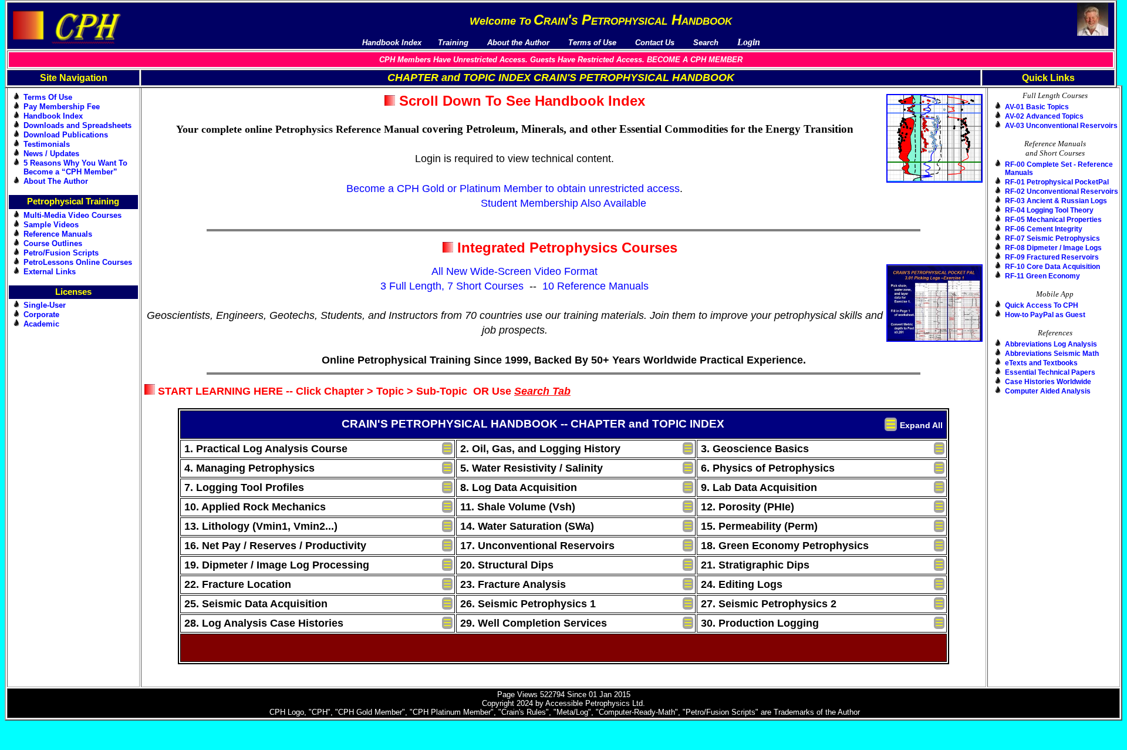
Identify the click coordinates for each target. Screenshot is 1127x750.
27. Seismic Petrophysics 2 (768, 604)
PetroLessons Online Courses (77, 262)
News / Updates (51, 153)
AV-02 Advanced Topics (1044, 116)
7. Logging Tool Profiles (244, 487)
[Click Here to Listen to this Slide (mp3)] (683, 249)
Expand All (921, 425)
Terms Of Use (47, 97)
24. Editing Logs (741, 584)
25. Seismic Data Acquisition (256, 604)
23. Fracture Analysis (513, 584)
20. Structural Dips (507, 565)
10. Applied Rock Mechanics (255, 507)
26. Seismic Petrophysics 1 (528, 604)
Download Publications (65, 134)
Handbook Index (53, 116)
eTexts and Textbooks (1041, 363)
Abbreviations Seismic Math (1052, 353)
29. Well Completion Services (533, 623)
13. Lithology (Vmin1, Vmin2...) (261, 526)
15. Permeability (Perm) (759, 526)
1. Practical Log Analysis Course (265, 449)
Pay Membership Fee (61, 106)
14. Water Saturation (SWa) (527, 526)
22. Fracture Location (237, 584)
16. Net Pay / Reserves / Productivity (275, 545)
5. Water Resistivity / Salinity (531, 468)
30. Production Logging (760, 623)
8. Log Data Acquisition (518, 487)
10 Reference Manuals (595, 286)
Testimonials (46, 144)
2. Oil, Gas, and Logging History (540, 449)
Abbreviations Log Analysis (1051, 344)
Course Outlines (52, 243)
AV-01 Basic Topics (1037, 107)
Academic (41, 323)
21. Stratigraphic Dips (755, 565)
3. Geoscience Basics (755, 449)
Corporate (41, 314)
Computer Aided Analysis (1048, 391)
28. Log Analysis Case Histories (263, 623)
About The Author (55, 181)
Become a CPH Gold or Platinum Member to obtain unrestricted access (513, 188)
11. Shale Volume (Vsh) (517, 507)
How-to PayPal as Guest (1045, 315)
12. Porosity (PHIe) (747, 507)
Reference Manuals (57, 234)
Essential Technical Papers (1050, 372)
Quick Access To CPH (1041, 305)
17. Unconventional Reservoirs (537, 545)
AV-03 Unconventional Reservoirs (1061, 126)
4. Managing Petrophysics (249, 468)
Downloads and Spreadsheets (77, 125)
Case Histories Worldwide (1048, 382)
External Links (49, 271)
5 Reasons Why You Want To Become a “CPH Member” (75, 167)
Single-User (44, 305)
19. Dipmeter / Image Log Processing (276, 565)
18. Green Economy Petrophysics (785, 545)
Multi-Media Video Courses (72, 215)
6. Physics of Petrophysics (768, 468)
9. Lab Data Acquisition (759, 487)
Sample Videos (51, 224)
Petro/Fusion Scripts (61, 252)
